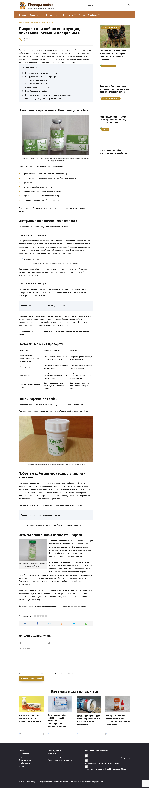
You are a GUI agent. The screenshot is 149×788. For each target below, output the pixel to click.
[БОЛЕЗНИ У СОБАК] (115, 82)
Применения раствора (38, 83)
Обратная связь (25, 754)
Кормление (68, 15)
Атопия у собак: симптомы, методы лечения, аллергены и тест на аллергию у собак (114, 89)
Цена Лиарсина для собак (36, 91)
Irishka (100, 763)
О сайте (21, 751)
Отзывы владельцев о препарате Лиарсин (43, 99)
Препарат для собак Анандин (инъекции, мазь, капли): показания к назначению (117, 719)
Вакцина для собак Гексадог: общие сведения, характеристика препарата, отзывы (57, 721)
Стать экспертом (25, 760)
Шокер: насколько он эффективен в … (99, 758)
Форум (91, 6)
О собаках (92, 15)
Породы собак (40, 5)
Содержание (35, 15)
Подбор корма (24, 763)
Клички (82, 15)
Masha (118, 758)
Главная (22, 22)
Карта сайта (52, 754)
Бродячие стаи (90, 763)
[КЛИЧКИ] (115, 146)
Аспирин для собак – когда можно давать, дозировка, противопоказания (113, 120)
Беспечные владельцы (93, 769)
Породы (22, 15)
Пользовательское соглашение (60, 760)
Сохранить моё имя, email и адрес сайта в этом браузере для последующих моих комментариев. (55, 673)
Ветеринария (51, 15)
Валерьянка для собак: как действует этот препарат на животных (30, 718)
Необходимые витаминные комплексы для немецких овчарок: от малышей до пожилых (113, 55)
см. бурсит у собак (44, 187)
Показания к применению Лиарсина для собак (44, 73)
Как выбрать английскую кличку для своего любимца (113, 151)
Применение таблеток (38, 80)
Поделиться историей (27, 757)
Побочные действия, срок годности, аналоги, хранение (48, 95)
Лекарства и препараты (44, 22)
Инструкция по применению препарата (41, 77)
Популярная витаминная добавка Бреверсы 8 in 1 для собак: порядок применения (88, 720)
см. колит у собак (68, 178)
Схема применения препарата (37, 87)
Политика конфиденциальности (60, 757)
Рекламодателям (54, 751)
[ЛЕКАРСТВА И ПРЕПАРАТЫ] (115, 46)
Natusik (107, 769)
